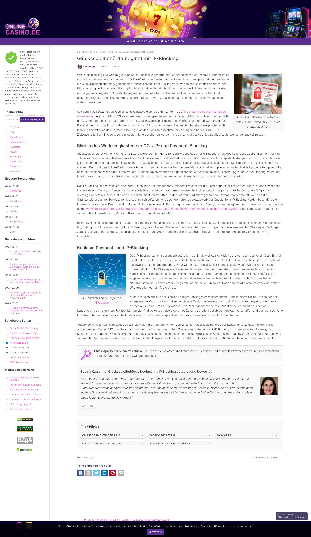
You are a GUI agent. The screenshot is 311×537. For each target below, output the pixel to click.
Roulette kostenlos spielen (24, 333)
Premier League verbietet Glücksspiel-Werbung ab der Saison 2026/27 (25, 267)
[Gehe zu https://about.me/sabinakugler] (83, 406)
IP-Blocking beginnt (20, 404)
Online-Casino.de (143, 41)
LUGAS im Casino (19, 357)
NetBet (13, 151)
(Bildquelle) (102, 302)
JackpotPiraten (18, 142)
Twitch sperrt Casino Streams (25, 384)
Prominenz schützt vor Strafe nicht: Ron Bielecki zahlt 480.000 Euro (25, 295)
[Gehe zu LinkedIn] (104, 473)
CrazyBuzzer (17, 137)
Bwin (12, 132)
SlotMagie (15, 156)
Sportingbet (16, 161)
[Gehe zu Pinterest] (112, 473)
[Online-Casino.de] (22, 31)
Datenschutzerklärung (211, 526)
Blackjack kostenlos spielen (24, 337)
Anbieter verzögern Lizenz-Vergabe (24, 378)
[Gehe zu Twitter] (96, 473)
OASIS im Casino (19, 362)
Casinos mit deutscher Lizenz (25, 399)
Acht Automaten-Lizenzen (24, 389)
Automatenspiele (19, 342)
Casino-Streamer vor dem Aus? (26, 394)
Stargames (15, 166)
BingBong (15, 127)
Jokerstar (15, 146)
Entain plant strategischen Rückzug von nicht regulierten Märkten (26, 310)
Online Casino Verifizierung (24, 328)
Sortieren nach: (11, 120)
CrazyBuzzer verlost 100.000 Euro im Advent (25, 252)
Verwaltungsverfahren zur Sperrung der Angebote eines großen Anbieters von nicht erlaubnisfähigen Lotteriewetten (162, 208)
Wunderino (15, 171)
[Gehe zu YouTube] (88, 473)
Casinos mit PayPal (162, 435)
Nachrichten (174, 41)
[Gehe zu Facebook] (80, 473)
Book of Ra (224, 435)
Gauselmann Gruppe (21, 409)
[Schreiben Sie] (91, 406)
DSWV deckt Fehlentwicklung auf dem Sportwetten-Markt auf (27, 280)
